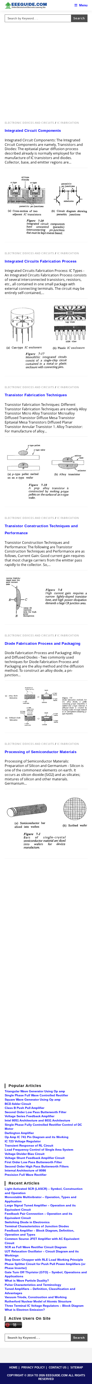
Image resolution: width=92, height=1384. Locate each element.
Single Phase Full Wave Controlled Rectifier (36, 1095)
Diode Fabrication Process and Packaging (42, 644)
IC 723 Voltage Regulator (23, 1141)
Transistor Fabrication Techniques (36, 395)
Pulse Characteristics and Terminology (33, 1284)
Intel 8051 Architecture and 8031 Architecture (37, 1120)
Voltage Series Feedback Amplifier (29, 1116)
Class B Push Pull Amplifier (24, 1108)
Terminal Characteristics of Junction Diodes (37, 1226)
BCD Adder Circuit (18, 1103)
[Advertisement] (46, 69)
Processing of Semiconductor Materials (41, 752)
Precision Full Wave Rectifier (25, 1174)
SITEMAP (76, 1367)
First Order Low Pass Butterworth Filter (33, 1162)
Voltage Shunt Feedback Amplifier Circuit (35, 1158)
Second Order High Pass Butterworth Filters (37, 1166)
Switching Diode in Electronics (27, 1222)
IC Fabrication (68, 123)
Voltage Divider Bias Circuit (25, 1154)
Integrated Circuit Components (33, 131)
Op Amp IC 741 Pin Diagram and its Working (36, 1137)
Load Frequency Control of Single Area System (39, 1149)
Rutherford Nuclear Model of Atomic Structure (38, 1301)
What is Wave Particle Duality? (27, 1280)
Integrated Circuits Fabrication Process (41, 261)
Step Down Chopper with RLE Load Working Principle (44, 1259)
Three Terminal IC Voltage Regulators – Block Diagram (44, 1305)
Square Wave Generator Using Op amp (33, 1099)
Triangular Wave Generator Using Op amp (35, 1091)
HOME (13, 1367)
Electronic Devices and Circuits (29, 123)
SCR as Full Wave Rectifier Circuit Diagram (36, 1247)
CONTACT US (58, 1367)
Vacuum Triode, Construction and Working (36, 1297)
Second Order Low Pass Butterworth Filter (35, 1112)
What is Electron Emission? (25, 1309)
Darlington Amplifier (19, 1133)
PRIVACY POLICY (33, 1367)
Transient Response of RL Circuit (29, 1145)
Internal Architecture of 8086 (25, 1170)
